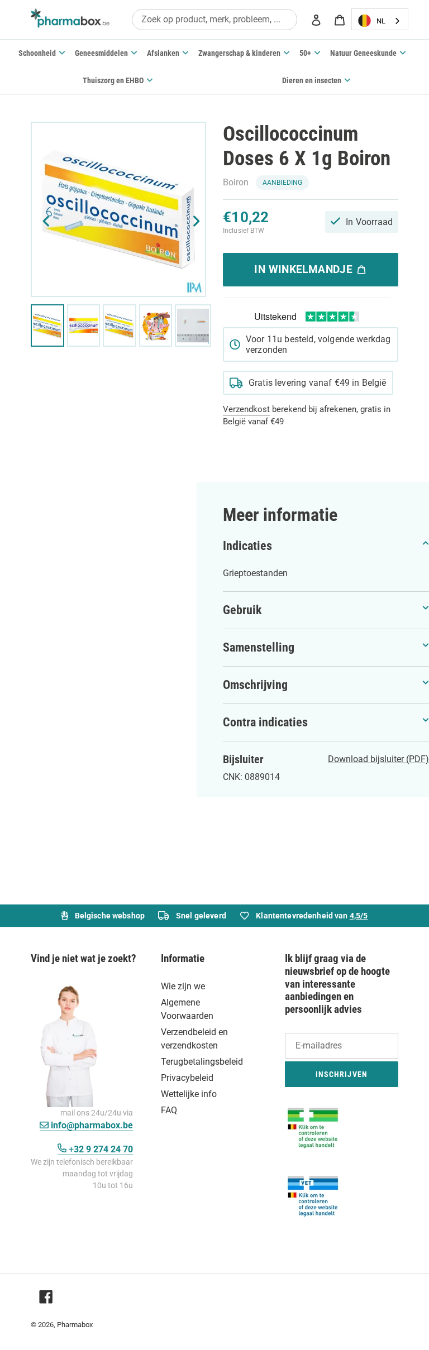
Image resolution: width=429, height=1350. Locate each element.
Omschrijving (255, 685)
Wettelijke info (189, 1094)
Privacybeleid (187, 1078)
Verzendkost (246, 409)
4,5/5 (359, 915)
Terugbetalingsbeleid (202, 1061)
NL (380, 21)
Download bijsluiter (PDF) (378, 759)
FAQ (169, 1110)
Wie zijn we (183, 986)
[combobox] (214, 19)
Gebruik (242, 610)
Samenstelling (258, 647)
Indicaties (247, 546)
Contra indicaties (265, 722)
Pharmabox (75, 1324)
